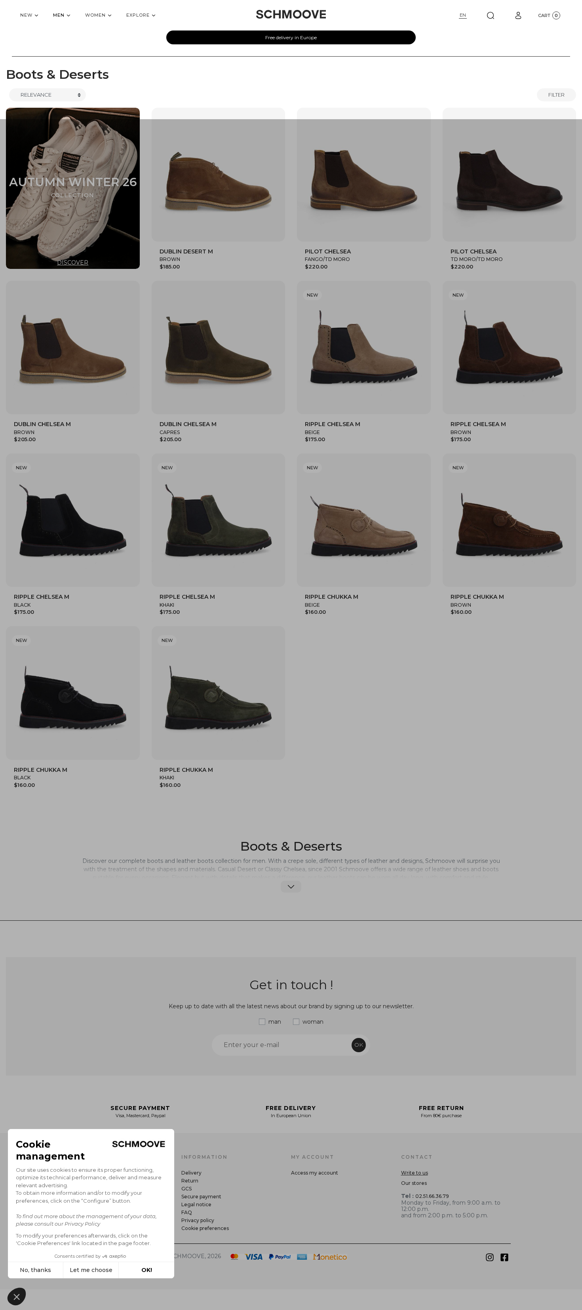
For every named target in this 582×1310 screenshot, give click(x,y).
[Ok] (491, 15)
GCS (186, 1189)
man (274, 1021)
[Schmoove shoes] (291, 14)
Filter (556, 94)
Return (189, 1181)
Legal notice (196, 1204)
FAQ (186, 1212)
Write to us (414, 1173)
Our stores (414, 1183)
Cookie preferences (205, 1228)
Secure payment (201, 1197)
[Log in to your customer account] (518, 15)
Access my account (314, 1173)
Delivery (191, 1173)
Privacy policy (197, 1220)
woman (312, 1021)
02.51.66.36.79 (432, 1196)
